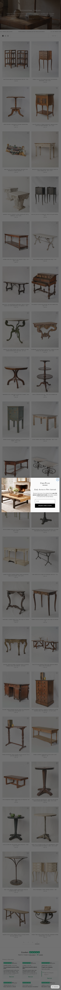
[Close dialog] (57, 479)
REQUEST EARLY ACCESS (45, 505)
